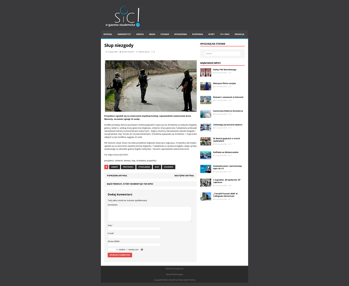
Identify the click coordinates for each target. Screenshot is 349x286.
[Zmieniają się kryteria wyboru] (205, 130)
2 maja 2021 (113, 51)
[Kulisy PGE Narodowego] (205, 75)
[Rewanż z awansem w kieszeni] (205, 102)
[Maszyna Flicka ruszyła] (205, 88)
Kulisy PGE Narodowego (224, 69)
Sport (211, 34)
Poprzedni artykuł (117, 175)
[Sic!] (174, 16)
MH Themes (190, 280)
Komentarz (113, 204)
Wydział (107, 34)
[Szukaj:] (222, 53)
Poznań (165, 34)
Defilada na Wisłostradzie (225, 152)
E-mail (110, 233)
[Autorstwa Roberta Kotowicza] (205, 116)
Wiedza (140, 34)
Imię (110, 225)
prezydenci (128, 167)
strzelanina (144, 167)
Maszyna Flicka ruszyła (224, 83)
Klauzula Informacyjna (174, 274)
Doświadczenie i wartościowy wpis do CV (227, 167)
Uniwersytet (124, 34)
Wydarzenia (180, 34)
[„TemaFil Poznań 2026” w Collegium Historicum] (205, 199)
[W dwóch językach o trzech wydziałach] (205, 143)
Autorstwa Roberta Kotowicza (228, 111)
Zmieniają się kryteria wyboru (227, 124)
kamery (114, 167)
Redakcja (239, 34)
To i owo (224, 34)
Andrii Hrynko (128, 51)
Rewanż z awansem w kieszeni (228, 97)
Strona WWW (113, 241)
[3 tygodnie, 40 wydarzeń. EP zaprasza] (205, 185)
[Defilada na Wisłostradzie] (205, 157)
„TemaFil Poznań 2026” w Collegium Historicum (225, 194)
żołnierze (168, 167)
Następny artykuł (184, 175)
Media (152, 34)
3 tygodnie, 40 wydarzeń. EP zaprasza (226, 181)
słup (157, 167)
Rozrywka (197, 34)
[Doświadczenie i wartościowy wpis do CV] (205, 171)
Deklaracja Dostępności (174, 268)
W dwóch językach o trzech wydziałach (226, 139)
